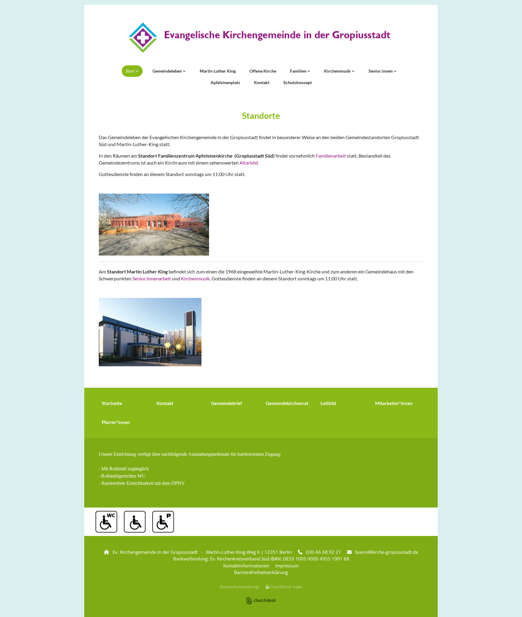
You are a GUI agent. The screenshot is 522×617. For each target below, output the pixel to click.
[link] (132, 71)
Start (131, 70)
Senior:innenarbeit (151, 278)
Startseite (112, 403)
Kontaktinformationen (246, 566)
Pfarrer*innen (116, 422)
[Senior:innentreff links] (395, 71)
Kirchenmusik (338, 70)
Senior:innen (381, 70)
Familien (298, 70)
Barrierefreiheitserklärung (261, 572)
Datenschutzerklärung (239, 586)
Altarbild (249, 162)
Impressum (287, 566)
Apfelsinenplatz (225, 82)
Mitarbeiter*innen (394, 403)
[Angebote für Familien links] (308, 71)
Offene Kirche (263, 70)
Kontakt (261, 82)
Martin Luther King (218, 70)
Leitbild (328, 403)
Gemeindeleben (168, 70)
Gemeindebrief (226, 403)
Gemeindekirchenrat (287, 403)
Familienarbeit (331, 155)
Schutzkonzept (297, 82)
